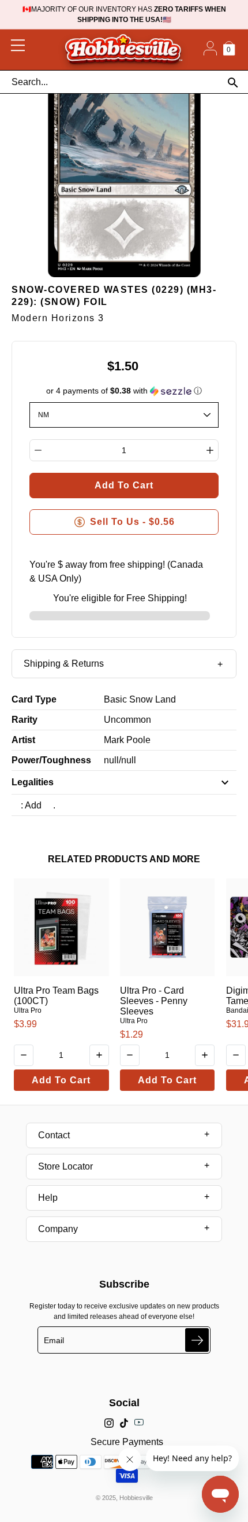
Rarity (24, 720)
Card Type (34, 699)
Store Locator (65, 1166)
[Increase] (210, 450)
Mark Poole (127, 740)
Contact (54, 1135)
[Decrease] (38, 450)
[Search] (232, 82)
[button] (124, 390)
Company (58, 1229)
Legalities (33, 782)
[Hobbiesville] (123, 50)
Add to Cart (61, 1080)
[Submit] (197, 1340)
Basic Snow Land (140, 699)
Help (48, 1198)
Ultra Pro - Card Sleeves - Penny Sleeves (153, 1001)
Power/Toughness (51, 760)
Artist (23, 740)
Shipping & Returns (64, 663)
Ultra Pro (28, 1010)
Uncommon (127, 720)
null (111, 760)
